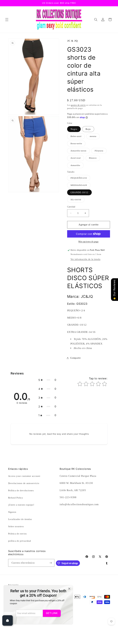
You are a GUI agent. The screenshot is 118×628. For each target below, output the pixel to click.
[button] (6, 19)
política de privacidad (19, 541)
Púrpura (101, 151)
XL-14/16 (78, 200)
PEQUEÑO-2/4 (80, 179)
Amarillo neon (80, 151)
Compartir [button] (75, 358)
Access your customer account (24, 476)
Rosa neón (78, 144)
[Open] (7, 620)
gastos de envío (78, 105)
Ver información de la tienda (85, 259)
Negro (74, 129)
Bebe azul (78, 137)
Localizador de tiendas (20, 519)
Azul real (77, 159)
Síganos (12, 512)
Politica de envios (17, 533)
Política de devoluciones (21, 490)
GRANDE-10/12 (79, 192)
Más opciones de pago (88, 241)
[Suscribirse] (50, 563)
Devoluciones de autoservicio (23, 483)
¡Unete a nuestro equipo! (21, 505)
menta (95, 137)
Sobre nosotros (16, 526)
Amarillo (77, 166)
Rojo (88, 129)
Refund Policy (15, 497)
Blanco (94, 159)
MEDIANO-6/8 (80, 186)
